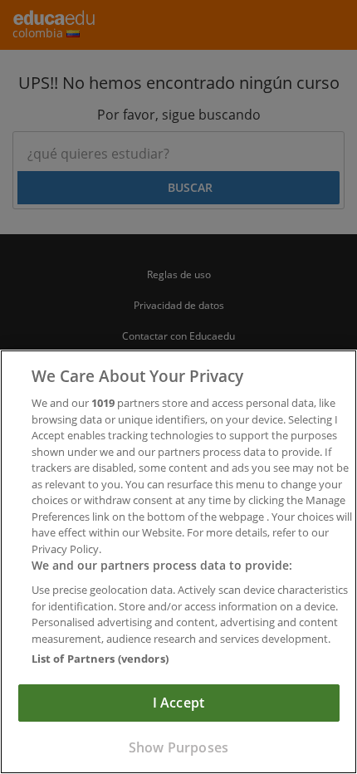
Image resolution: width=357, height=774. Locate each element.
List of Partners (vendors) (100, 658)
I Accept (178, 702)
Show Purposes (178, 747)
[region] (178, 562)
